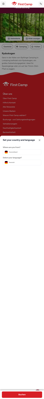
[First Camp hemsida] (22, 4)
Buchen (22, 395)
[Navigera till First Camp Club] (3, 3)
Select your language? (12, 158)
